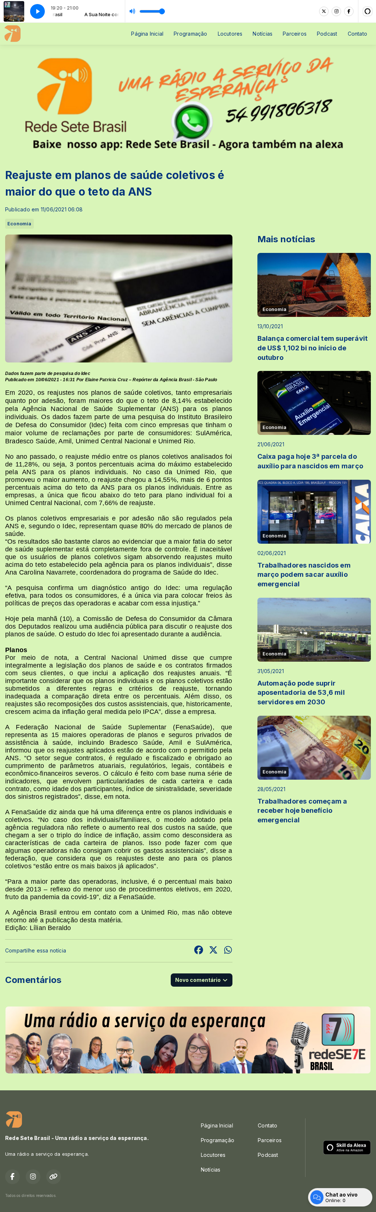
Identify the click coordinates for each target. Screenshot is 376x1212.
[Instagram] (336, 11)
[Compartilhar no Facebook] (198, 950)
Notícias (262, 34)
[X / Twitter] (324, 11)
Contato (357, 34)
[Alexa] (367, 11)
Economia (19, 223)
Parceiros (295, 34)
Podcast (327, 34)
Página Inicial (147, 34)
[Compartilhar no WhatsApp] (228, 950)
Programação (190, 34)
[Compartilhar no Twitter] (213, 950)
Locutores (230, 34)
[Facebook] (349, 11)
